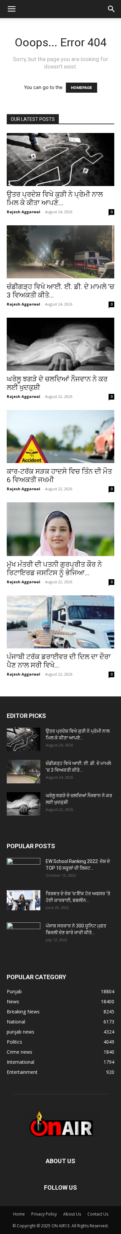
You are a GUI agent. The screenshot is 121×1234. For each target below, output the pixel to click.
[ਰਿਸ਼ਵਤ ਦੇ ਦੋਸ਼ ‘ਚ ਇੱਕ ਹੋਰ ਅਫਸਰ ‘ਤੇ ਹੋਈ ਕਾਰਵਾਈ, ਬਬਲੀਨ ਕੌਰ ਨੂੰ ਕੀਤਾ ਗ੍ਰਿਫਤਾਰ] (23, 900)
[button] (11, 9)
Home (19, 1214)
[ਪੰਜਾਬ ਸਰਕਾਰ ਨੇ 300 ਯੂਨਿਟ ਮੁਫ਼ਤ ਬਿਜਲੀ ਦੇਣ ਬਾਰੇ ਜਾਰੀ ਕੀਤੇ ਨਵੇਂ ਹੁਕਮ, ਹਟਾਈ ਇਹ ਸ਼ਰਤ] (23, 932)
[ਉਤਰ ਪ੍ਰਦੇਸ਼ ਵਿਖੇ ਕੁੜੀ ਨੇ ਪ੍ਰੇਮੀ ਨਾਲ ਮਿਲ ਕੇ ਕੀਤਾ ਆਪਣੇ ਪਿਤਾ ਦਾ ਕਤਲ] (60, 159)
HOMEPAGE (81, 87)
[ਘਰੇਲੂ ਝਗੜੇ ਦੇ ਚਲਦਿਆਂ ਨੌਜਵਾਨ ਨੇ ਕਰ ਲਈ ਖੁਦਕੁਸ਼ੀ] (60, 344)
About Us (72, 1214)
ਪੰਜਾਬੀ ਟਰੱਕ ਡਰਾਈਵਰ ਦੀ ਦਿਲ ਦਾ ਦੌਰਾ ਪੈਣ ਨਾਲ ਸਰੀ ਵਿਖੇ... (59, 661)
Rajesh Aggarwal (23, 211)
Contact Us (97, 1214)
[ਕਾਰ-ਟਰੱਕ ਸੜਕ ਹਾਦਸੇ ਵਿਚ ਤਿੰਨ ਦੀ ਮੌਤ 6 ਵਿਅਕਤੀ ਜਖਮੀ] (60, 436)
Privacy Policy (44, 1214)
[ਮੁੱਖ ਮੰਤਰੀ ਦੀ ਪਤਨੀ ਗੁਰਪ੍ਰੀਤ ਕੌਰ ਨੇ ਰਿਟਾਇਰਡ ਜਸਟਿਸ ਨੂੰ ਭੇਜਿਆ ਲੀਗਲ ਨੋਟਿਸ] (60, 529)
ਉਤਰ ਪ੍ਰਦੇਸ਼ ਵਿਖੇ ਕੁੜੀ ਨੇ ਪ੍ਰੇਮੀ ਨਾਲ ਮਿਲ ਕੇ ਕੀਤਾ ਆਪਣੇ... (55, 198)
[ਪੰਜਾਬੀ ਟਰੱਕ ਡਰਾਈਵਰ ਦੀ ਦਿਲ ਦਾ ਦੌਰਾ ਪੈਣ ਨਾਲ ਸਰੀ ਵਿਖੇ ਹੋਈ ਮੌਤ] (60, 621)
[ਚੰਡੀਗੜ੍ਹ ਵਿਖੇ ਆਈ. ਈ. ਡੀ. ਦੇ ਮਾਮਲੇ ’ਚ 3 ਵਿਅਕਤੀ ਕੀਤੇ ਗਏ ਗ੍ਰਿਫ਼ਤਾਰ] (60, 251)
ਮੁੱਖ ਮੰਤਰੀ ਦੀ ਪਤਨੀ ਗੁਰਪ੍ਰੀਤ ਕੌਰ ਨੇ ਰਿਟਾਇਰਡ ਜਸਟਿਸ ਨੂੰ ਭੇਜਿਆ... (54, 568)
